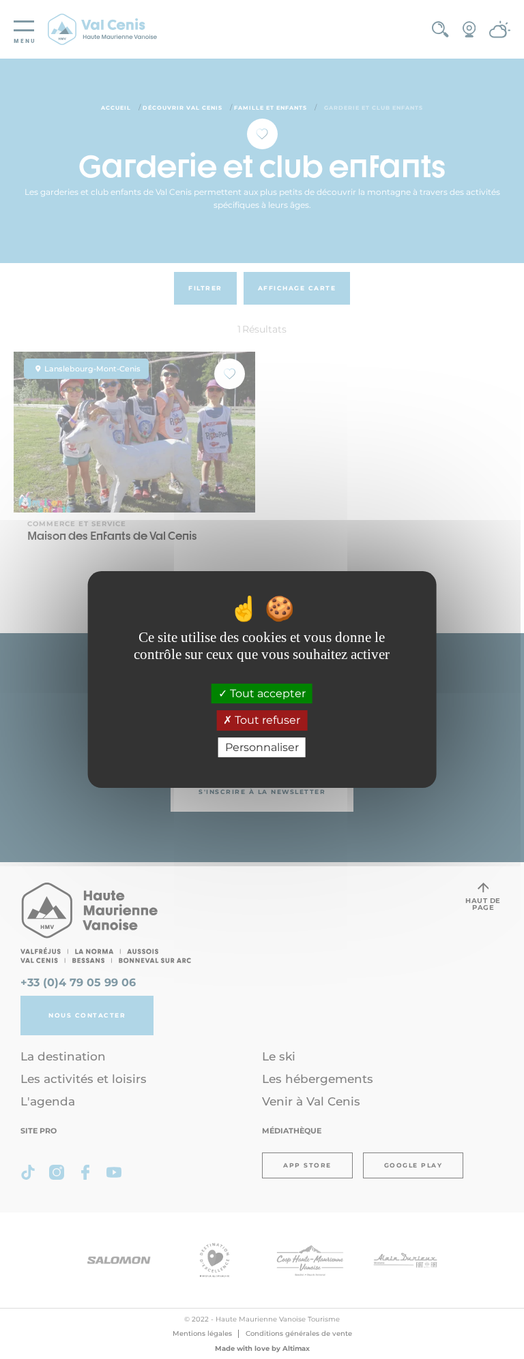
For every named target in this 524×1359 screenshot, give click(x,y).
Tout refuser (266, 720)
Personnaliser (262, 747)
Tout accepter (266, 693)
